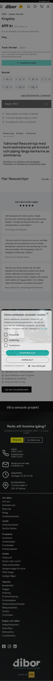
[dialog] (26, 340)
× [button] (47, 313)
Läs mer (44, 328)
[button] (36, 366)
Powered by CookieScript (14, 366)
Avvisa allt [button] (27, 360)
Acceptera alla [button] (27, 353)
